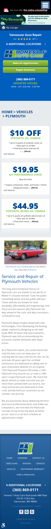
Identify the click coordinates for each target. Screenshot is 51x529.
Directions (12, 463)
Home (7, 111)
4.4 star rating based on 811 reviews (26, 506)
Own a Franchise (26, 474)
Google (27, 512)
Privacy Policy (25, 523)
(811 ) (35, 39)
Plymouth (16, 116)
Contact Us (38, 458)
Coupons (22, 458)
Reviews (27, 463)
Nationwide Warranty (32, 469)
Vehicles (24, 111)
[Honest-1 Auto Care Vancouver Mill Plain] (25, 54)
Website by (25, 519)
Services (40, 463)
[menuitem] (9, 458)
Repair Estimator (25, 69)
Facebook (21, 512)
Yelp (32, 512)
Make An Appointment (25, 63)
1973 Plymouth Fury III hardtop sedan (19, 267)
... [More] (26, 151)
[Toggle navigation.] (45, 5)
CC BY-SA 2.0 (31, 270)
